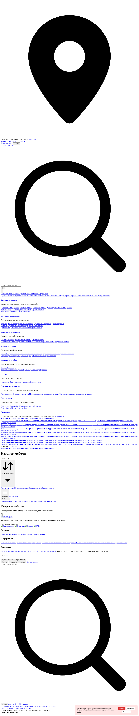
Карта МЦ (33, 139)
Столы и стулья (8, 346)
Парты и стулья (50, 356)
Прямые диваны (13, 308)
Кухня (17, 294)
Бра (17, 406)
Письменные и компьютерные (31, 354)
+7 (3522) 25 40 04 (36, 551)
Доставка (35, 534)
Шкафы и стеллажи (10, 332)
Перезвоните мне (7, 560)
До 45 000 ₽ (23, 501)
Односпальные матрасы (17, 326)
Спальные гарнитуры (19, 328)
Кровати (4, 324)
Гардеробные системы (23, 342)
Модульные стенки (62, 342)
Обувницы (43, 370)
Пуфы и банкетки (24, 310)
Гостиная (4, 294)
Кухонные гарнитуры (22, 382)
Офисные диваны (65, 308)
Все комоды (11, 368)
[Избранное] (2, 288)
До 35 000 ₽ (14, 501)
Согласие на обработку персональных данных (59, 543)
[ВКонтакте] (1, 714)
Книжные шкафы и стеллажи (43, 342)
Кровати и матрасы (10, 316)
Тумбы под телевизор (31, 370)
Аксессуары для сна (34, 328)
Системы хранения (8, 342)
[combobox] (11, 285)
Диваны (4, 308)
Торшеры (37, 406)
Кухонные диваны (39, 308)
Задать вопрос (20, 560)
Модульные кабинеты (84, 394)
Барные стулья (26, 356)
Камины (20, 408)
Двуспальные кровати (25, 324)
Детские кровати (58, 324)
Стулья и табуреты (13, 356)
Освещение (5, 406)
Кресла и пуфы (6, 310)
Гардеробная (43, 294)
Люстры (13, 406)
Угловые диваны (26, 308)
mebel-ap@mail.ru (49, 551)
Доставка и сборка (8, 706)
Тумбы (3, 370)
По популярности (7, 488)
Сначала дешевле (35, 488)
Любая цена (5, 501)
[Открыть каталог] (2, 291)
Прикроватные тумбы (14, 370)
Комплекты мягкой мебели (20, 312)
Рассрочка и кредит (24, 534)
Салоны (10, 146)
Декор (3, 408)
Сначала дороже (48, 488)
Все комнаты (59, 416)
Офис (28, 294)
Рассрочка (18, 706)
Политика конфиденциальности (115, 543)
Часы (25, 408)
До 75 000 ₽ (41, 501)
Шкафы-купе (12, 340)
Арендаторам (6, 141)
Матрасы (4, 326)
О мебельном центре (8, 543)
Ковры (8, 408)
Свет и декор (7, 398)
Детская (23, 294)
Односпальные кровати (42, 324)
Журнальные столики (51, 354)
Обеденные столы (13, 354)
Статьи (38, 543)
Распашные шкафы (24, 340)
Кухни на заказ (35, 382)
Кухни (4, 374)
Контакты (52, 706)
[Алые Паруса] (7, 143)
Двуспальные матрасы (34, 326)
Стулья (3, 356)
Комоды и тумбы (9, 360)
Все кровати (12, 324)
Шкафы (4, 340)
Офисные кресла (38, 310)
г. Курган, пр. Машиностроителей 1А (15, 551)
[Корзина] (4, 288)
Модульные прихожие (67, 394)
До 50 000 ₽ (32, 501)
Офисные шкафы (38, 340)
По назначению (6, 394)
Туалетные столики (66, 354)
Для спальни (5, 328)
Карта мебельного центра (26, 543)
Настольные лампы (26, 406)
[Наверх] (2, 514)
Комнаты (5, 412)
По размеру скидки (21, 488)
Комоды (4, 368)
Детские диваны (53, 308)
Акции (42, 534)
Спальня (11, 294)
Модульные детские (51, 394)
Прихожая (35, 294)
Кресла (15, 310)
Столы (3, 354)
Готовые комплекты (10, 386)
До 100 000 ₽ (51, 501)
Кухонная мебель (7, 382)
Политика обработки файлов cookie (89, 543)
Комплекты (5, 312)
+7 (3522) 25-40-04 (18, 141)
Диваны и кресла (9, 300)
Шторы (14, 408)
